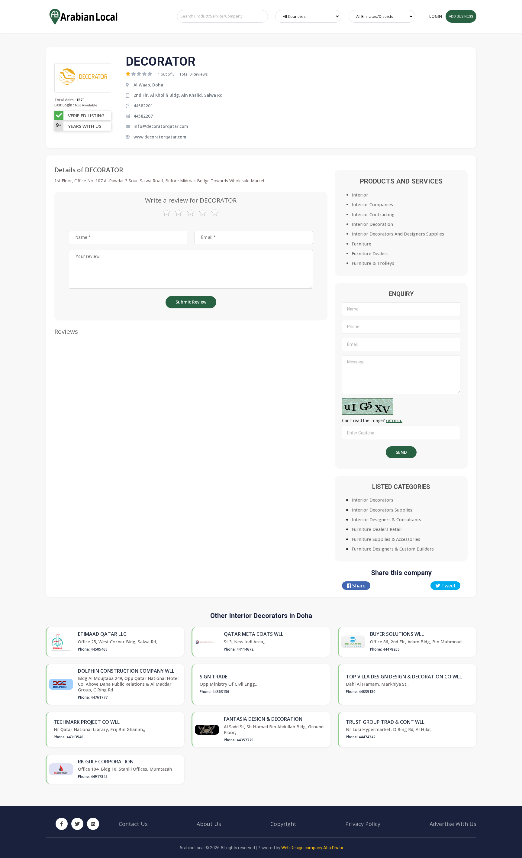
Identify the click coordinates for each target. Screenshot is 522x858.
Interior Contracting (373, 214)
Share (358, 585)
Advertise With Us (453, 823)
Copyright (283, 823)
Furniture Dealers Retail (376, 529)
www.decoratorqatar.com (160, 137)
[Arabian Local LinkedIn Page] (93, 824)
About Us (209, 823)
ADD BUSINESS (461, 16)
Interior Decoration (372, 224)
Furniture (361, 244)
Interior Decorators (372, 500)
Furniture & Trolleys (373, 263)
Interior (360, 195)
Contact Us (133, 823)
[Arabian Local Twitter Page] (77, 824)
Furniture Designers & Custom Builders (393, 549)
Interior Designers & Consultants (386, 519)
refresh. (394, 420)
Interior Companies (372, 204)
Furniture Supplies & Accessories (386, 539)
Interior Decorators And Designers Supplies (398, 234)
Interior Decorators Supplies (382, 510)
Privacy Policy (362, 823)
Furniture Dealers (370, 253)
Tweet (448, 585)
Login (435, 16)
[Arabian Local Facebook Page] (62, 824)
